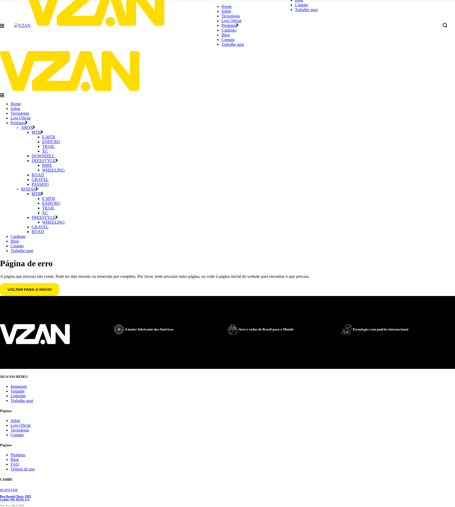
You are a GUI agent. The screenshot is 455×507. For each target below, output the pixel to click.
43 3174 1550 (8, 489)
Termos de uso (23, 469)
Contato (17, 435)
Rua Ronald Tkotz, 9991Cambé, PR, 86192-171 (15, 498)
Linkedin (18, 396)
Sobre (15, 420)
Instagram (19, 386)
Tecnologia (20, 430)
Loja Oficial (21, 425)
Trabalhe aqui (22, 400)
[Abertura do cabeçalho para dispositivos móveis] (2, 95)
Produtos (18, 455)
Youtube (17, 391)
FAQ (15, 464)
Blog (15, 459)
